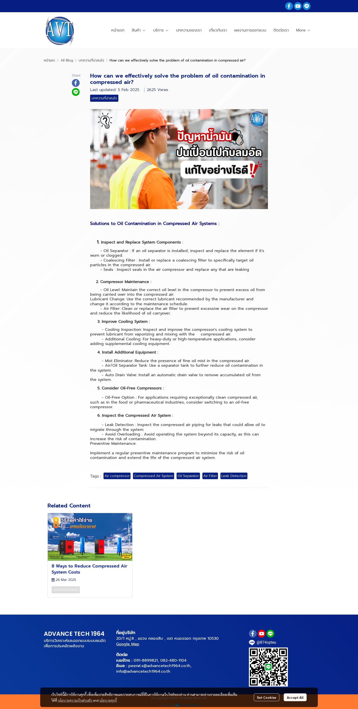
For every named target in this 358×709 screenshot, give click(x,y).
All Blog (67, 60)
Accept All (295, 697)
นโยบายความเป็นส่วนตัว (75, 700)
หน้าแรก (49, 60)
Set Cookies (266, 697)
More (301, 30)
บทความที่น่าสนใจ (91, 60)
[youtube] (298, 6)
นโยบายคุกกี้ (108, 700)
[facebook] (289, 6)
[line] (307, 6)
